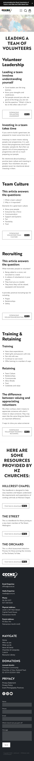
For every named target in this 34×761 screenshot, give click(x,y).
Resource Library (8, 655)
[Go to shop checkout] (30, 10)
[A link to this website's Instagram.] (7, 693)
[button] (25, 10)
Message (5, 730)
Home (4, 640)
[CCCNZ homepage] (10, 10)
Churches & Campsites (10, 650)
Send (6, 745)
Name (4, 701)
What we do (6, 645)
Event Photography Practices (13, 687)
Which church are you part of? (12, 723)
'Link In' (5, 652)
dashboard (16, 753)
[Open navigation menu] (21, 10)
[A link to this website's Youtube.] (11, 693)
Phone (4, 708)
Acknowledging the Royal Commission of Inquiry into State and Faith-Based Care (16, 3)
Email (4, 715)
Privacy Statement (9, 683)
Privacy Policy (7, 685)
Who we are (6, 642)
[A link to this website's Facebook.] (3, 693)
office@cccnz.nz (8, 586)
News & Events (7, 647)
